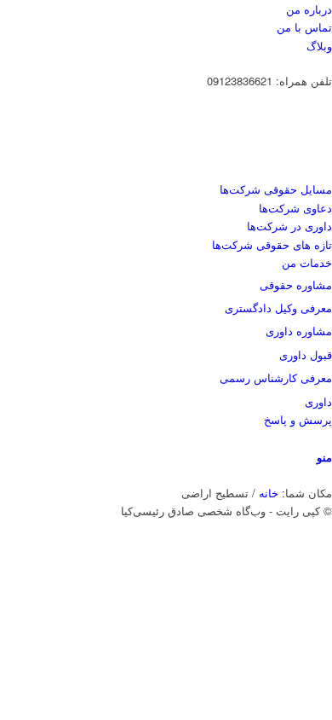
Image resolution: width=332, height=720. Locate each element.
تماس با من (304, 27)
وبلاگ (319, 46)
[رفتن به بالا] (327, 584)
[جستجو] (327, 438)
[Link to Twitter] (327, 529)
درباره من (309, 9)
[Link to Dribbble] (327, 548)
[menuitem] (169, 9)
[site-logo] (204, 171)
